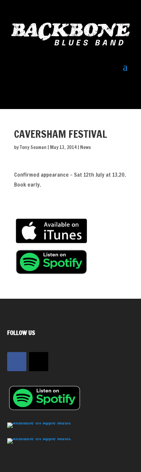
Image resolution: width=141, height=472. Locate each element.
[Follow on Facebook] (16, 361)
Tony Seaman (33, 147)
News (85, 147)
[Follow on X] (38, 361)
